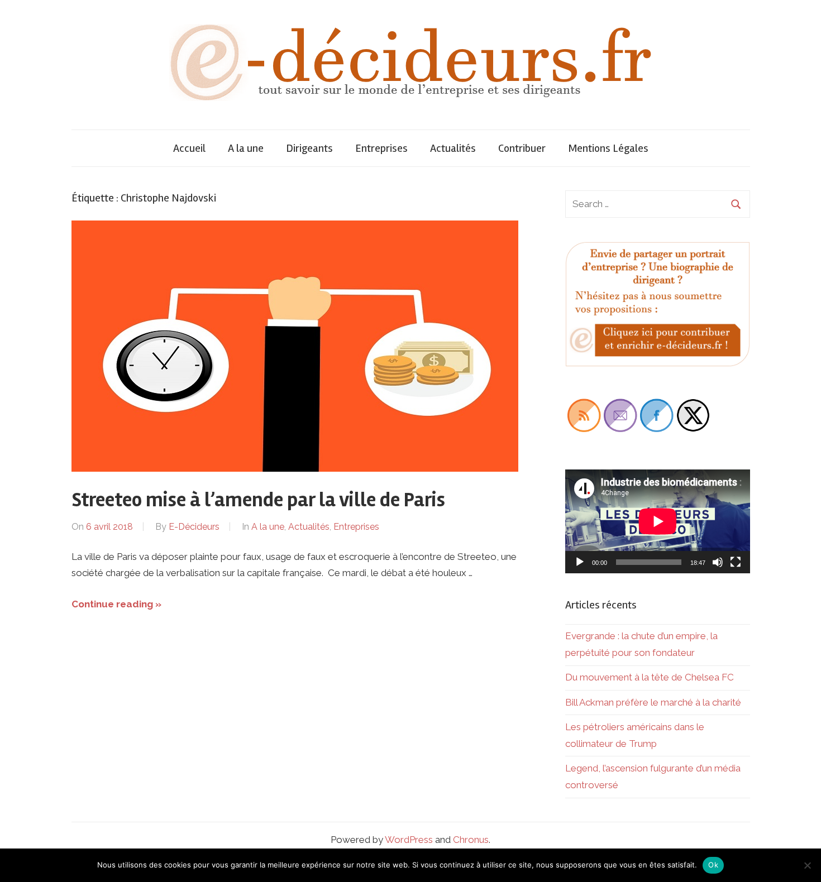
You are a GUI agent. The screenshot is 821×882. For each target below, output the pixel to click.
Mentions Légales (608, 148)
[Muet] (717, 562)
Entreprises (381, 148)
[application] (657, 521)
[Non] (807, 865)
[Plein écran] (735, 562)
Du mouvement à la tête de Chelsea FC (649, 677)
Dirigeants (309, 148)
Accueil (189, 148)
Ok (713, 864)
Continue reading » (116, 604)
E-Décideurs (194, 526)
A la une (246, 148)
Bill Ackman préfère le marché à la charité (653, 702)
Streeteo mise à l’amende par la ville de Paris (258, 500)
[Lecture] (579, 562)
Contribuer (522, 148)
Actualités (453, 148)
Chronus (471, 839)
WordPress (409, 839)
